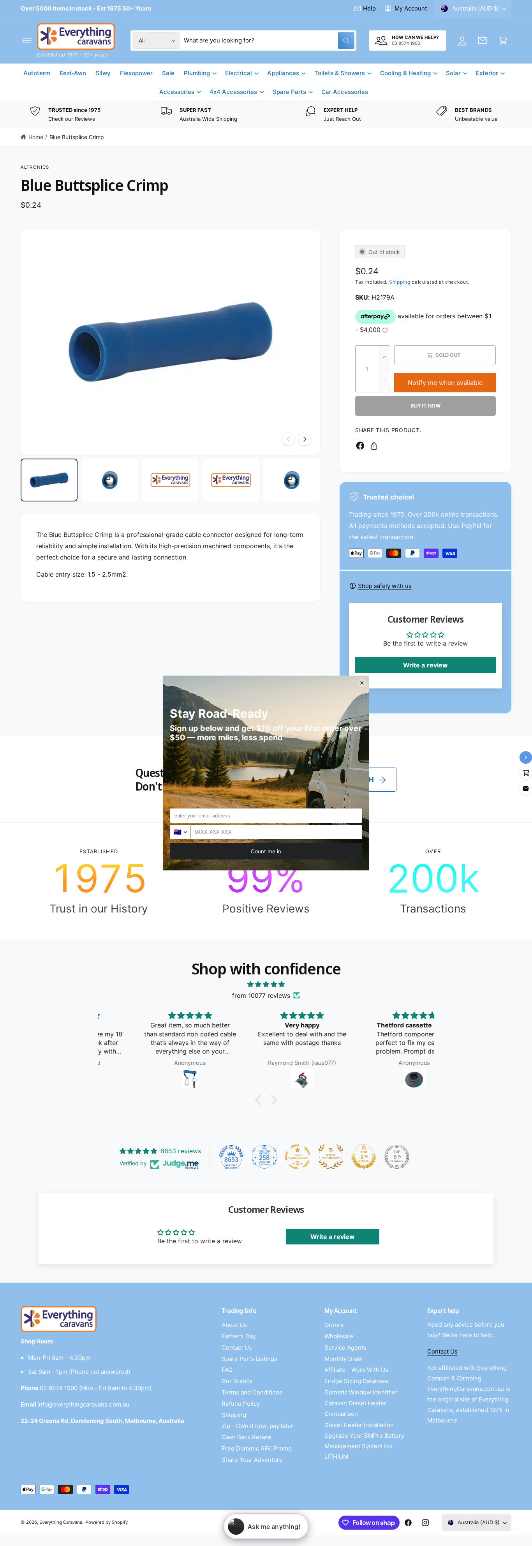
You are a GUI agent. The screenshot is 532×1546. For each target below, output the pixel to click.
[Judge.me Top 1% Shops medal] (363, 1156)
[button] (27, 40)
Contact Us (237, 1347)
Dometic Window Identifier (361, 1392)
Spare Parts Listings (249, 1358)
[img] (266, 984)
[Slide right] (304, 439)
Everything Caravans (60, 1522)
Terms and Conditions (252, 1392)
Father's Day (239, 1336)
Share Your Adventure (252, 1459)
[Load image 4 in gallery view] (231, 480)
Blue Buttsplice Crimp (76, 137)
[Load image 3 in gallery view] (170, 480)
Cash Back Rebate (246, 1437)
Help (369, 8)
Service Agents (345, 1347)
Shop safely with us (385, 585)
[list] (266, 115)
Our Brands (237, 1381)
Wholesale (338, 1336)
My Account (411, 8)
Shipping (399, 282)
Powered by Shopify (106, 1522)
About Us (234, 1325)
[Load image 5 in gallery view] (291, 480)
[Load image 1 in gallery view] (49, 480)
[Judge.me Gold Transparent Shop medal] (297, 1156)
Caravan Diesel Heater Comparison (355, 1408)
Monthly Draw (343, 1358)
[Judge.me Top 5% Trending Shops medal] (396, 1156)
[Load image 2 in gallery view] (109, 480)
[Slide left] (288, 439)
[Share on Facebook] (360, 446)
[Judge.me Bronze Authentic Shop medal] (330, 1156)
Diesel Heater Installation (359, 1425)
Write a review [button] (425, 665)
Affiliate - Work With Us (356, 1369)
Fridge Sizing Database (356, 1381)
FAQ (227, 1369)
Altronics (35, 167)
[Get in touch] (482, 40)
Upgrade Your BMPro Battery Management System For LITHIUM (364, 1446)
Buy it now (425, 405)
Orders (334, 1325)
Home (35, 137)
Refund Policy (241, 1403)
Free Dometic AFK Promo (257, 1448)
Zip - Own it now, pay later (257, 1426)
